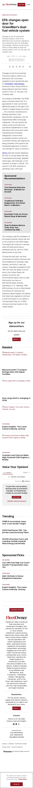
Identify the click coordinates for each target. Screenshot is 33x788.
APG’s (4, 153)
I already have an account (16, 501)
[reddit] (20, 67)
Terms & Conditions (17, 747)
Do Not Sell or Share (21, 743)
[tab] (7, 472)
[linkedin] (13, 67)
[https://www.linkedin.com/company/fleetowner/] (16, 724)
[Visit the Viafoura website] (26, 481)
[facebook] (10, 67)
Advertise (11, 743)
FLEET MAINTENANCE (16, 732)
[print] (30, 67)
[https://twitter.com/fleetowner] (19, 724)
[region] (16, 477)
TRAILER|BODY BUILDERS (16, 737)
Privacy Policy (6, 747)
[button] (3, 4)
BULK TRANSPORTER (16, 735)
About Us (4, 743)
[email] (23, 67)
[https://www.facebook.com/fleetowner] (14, 724)
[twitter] (16, 67)
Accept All (16, 784)
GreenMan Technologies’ (15, 84)
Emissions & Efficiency (9, 15)
